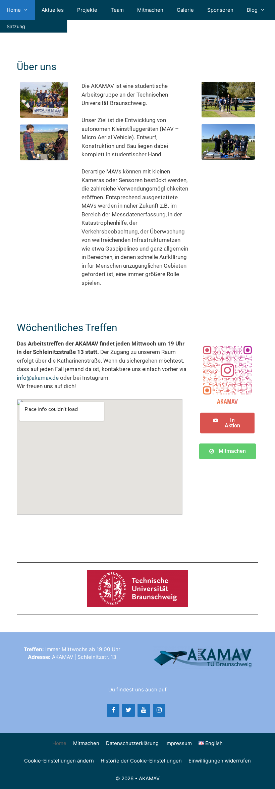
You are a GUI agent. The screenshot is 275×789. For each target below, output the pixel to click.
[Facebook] (113, 710)
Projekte (87, 10)
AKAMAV (149, 778)
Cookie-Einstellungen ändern (59, 760)
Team (117, 10)
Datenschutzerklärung (132, 743)
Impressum (178, 743)
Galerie (185, 10)
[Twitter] (128, 710)
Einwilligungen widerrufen (219, 760)
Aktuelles (53, 10)
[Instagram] (159, 710)
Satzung (16, 26)
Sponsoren (220, 10)
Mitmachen (150, 10)
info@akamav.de (38, 377)
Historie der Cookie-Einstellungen (141, 760)
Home (14, 10)
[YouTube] (144, 710)
